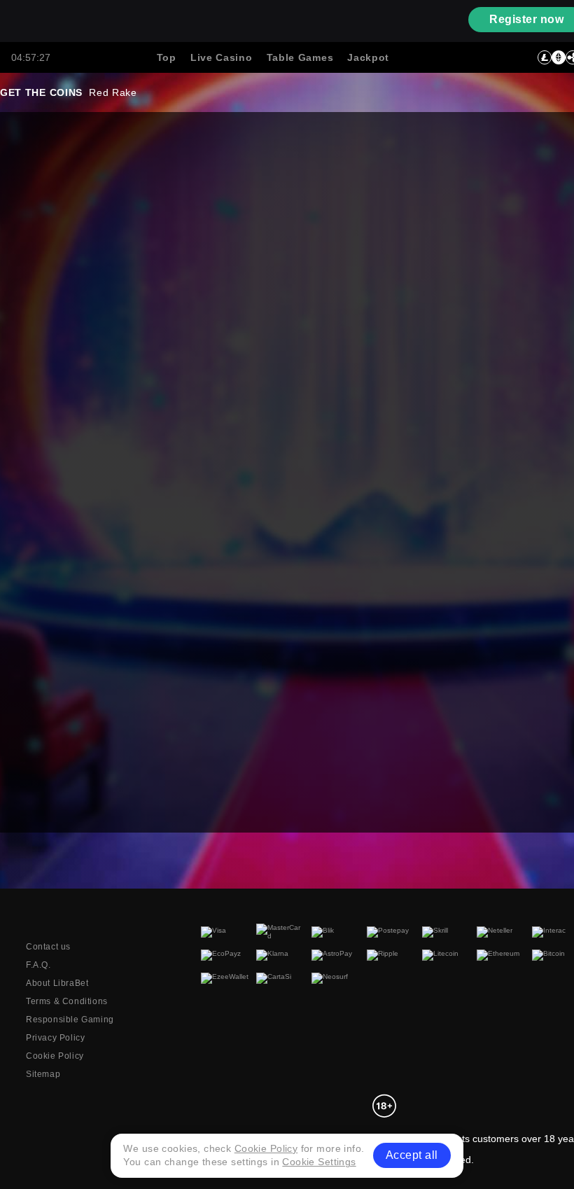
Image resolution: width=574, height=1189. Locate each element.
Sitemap (43, 1074)
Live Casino (221, 57)
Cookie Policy (55, 1056)
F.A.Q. (38, 965)
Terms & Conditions (67, 1001)
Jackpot (368, 57)
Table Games (300, 57)
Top (166, 57)
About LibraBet (57, 983)
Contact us (48, 947)
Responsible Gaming (70, 1019)
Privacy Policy (55, 1038)
